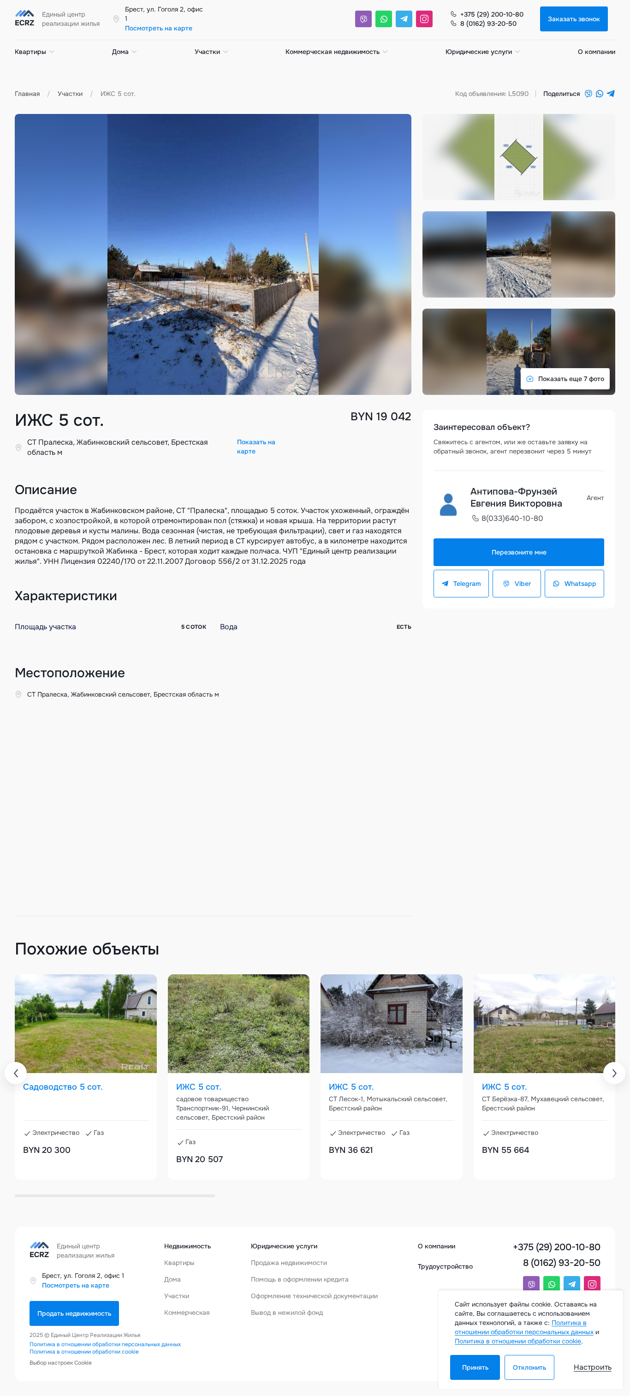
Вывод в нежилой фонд (287, 1312)
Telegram (467, 583)
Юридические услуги (479, 52)
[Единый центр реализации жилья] (60, 19)
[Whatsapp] (383, 19)
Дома (120, 52)
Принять (475, 1367)
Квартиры (30, 52)
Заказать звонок (574, 19)
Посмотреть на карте (158, 28)
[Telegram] (404, 19)
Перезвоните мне (519, 552)
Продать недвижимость (74, 1313)
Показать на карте (256, 446)
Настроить (593, 1367)
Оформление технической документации (314, 1296)
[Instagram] (424, 19)
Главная (27, 93)
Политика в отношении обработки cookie (84, 1351)
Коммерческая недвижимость (332, 52)
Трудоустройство (445, 1266)
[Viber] (363, 19)
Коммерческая (186, 1312)
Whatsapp (580, 583)
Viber (523, 583)
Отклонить (529, 1367)
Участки (207, 52)
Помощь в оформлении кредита (300, 1279)
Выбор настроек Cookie (61, 1362)
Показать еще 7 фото (571, 379)
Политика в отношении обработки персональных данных (105, 1344)
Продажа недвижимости (289, 1263)
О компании (596, 52)
